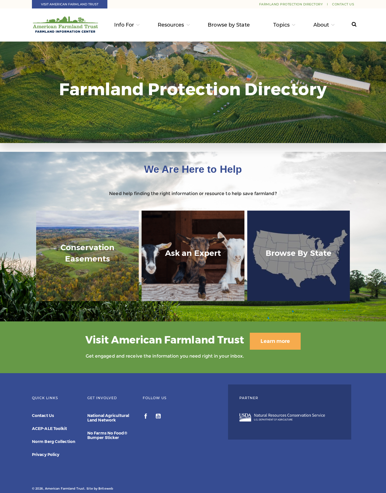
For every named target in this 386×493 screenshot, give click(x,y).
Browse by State (229, 25)
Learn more (275, 341)
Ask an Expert (193, 290)
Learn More (87, 296)
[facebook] (146, 417)
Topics (281, 25)
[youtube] (158, 417)
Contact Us (343, 4)
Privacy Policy (45, 454)
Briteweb (105, 488)
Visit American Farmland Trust (70, 4)
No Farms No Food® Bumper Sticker (107, 435)
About (321, 25)
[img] (87, 256)
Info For (124, 25)
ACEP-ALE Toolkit (49, 428)
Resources (171, 25)
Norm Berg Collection (53, 441)
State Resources (298, 290)
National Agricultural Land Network (108, 418)
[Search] (349, 25)
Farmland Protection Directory (291, 4)
